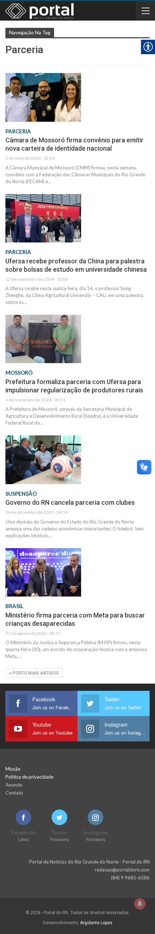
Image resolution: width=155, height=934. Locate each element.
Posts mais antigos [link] (35, 673)
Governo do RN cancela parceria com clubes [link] (70, 502)
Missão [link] (13, 769)
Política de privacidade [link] (29, 777)
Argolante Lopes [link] (96, 922)
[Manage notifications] (140, 903)
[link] (43, 97)
